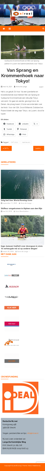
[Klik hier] (11, 360)
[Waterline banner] (11, 275)
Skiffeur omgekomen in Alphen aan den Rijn (21, 208)
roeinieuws (26, 142)
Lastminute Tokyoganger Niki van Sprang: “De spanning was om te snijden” (39, 148)
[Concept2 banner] (11, 264)
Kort (41, 87)
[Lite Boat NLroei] (11, 297)
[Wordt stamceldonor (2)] (11, 324)
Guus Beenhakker (22, 211)
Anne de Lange (21, 86)
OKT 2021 (14, 142)
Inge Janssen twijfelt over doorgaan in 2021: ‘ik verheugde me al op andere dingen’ (22, 247)
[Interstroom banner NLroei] (11, 342)
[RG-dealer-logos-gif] (11, 307)
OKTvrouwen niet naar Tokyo (8, 148)
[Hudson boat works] (11, 286)
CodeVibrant (22, 468)
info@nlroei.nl (32, 433)
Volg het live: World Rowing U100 (16, 200)
